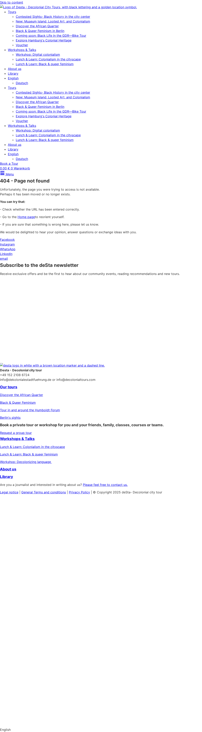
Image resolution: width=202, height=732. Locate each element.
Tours (12, 12)
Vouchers (7, 561)
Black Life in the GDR (16, 664)
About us (14, 69)
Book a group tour (20, 687)
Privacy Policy (182, 336)
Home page (26, 217)
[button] (101, 729)
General (27, 492)
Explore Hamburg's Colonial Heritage (43, 40)
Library (13, 73)
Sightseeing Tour (26, 649)
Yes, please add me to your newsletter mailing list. (44, 325)
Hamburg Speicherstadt (18, 671)
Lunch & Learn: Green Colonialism (25, 583)
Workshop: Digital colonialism (38, 54)
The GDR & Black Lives (17, 545)
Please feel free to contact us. (105, 485)
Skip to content (11, 2)
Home (5, 499)
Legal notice (9, 492)
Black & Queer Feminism (18, 403)
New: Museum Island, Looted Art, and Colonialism (53, 21)
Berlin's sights (10, 418)
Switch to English (13, 722)
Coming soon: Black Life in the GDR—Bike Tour (51, 36)
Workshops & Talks (22, 50)
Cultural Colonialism (39, 530)
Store (6, 705)
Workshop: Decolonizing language (26, 462)
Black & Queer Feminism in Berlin (40, 31)
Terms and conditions (50, 492)
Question (6, 649)
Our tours (8, 387)
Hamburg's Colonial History (20, 553)
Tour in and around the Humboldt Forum (30, 410)
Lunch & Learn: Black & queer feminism (45, 64)
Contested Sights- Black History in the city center (53, 17)
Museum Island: (11, 530)
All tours (10, 625)
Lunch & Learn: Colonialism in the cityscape (48, 59)
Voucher (22, 45)
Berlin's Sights (10, 538)
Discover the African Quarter (37, 26)
